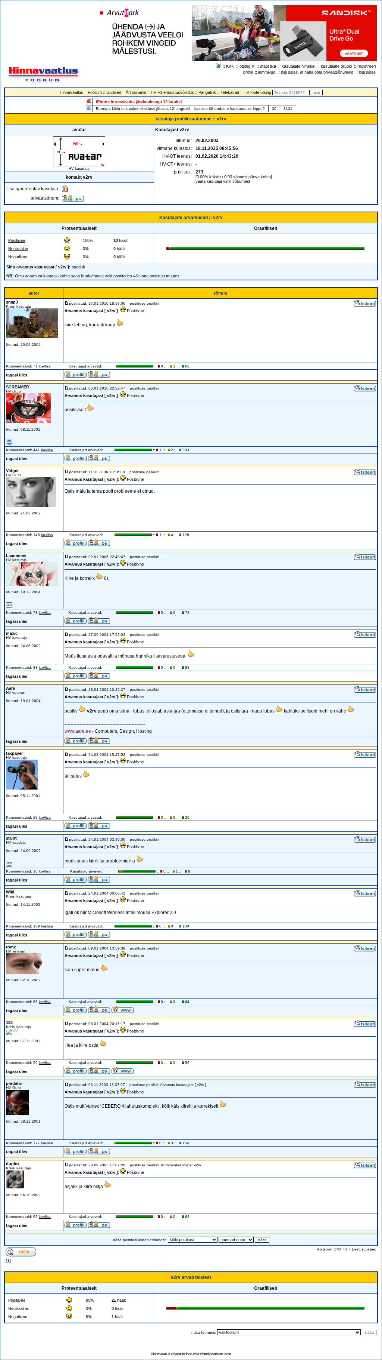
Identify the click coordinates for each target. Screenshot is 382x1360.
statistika (268, 66)
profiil (248, 72)
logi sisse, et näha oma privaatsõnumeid (317, 72)
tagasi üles (16, 375)
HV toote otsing (257, 92)
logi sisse (367, 72)
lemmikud (266, 72)
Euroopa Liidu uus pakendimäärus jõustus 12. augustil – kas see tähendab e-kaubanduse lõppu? (180, 109)
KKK (230, 66)
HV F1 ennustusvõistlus (172, 92)
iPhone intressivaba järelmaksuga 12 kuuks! (139, 101)
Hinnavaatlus (71, 92)
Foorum (95, 92)
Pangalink (207, 92)
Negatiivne (17, 257)
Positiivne (16, 240)
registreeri (366, 66)
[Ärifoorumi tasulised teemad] (89, 108)
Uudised (113, 92)
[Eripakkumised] (89, 101)
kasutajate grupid (336, 66)
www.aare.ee (78, 731)
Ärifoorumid (136, 92)
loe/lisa (45, 366)
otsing (244, 66)
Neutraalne (18, 248)
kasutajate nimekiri (298, 66)
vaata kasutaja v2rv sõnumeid (222, 181)
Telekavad (229, 92)
